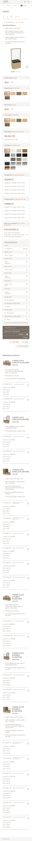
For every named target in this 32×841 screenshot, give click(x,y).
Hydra (25, 5)
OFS (15, 5)
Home (8, 5)
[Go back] (3, 5)
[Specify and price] (6, 1)
